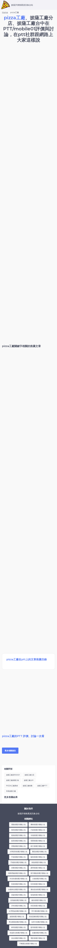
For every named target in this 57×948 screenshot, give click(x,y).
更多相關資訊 (10, 750)
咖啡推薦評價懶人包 (38, 857)
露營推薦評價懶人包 (38, 868)
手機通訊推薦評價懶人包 (28, 944)
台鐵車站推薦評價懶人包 (17, 889)
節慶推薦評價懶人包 (39, 933)
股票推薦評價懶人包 (18, 841)
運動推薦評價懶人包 (18, 824)
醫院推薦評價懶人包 (39, 852)
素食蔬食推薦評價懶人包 (39, 889)
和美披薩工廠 (11, 791)
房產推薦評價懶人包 (18, 868)
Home (5, 12)
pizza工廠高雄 (12, 786)
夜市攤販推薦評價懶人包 (39, 873)
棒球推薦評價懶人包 (18, 927)
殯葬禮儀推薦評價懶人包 (17, 873)
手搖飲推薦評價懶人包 (18, 862)
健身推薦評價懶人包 (38, 900)
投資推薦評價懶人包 (18, 884)
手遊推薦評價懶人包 (18, 857)
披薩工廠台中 (29, 780)
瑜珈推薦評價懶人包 (38, 895)
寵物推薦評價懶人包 (18, 835)
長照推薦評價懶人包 (18, 830)
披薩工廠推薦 (27, 786)
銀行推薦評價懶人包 (38, 846)
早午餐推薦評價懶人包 (39, 911)
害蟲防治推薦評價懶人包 (18, 933)
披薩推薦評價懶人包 (17, 917)
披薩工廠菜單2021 (13, 775)
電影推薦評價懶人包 (38, 938)
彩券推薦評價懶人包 (38, 884)
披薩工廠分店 (29, 775)
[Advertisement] (28, 75)
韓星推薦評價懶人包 (38, 906)
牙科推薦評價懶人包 (18, 906)
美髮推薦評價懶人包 (18, 895)
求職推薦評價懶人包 (18, 846)
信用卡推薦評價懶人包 (39, 922)
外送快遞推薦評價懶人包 (18, 879)
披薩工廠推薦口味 (12, 780)
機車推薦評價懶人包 (38, 824)
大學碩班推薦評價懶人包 (18, 852)
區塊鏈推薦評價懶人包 (18, 900)
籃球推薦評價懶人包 (38, 927)
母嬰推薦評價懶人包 (38, 841)
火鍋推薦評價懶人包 (39, 879)
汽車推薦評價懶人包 (38, 830)
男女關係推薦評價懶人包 (17, 922)
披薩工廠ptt (42, 786)
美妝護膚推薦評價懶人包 (38, 917)
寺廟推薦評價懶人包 (38, 835)
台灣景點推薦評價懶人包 (17, 911)
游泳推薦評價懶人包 (18, 938)
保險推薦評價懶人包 (38, 862)
